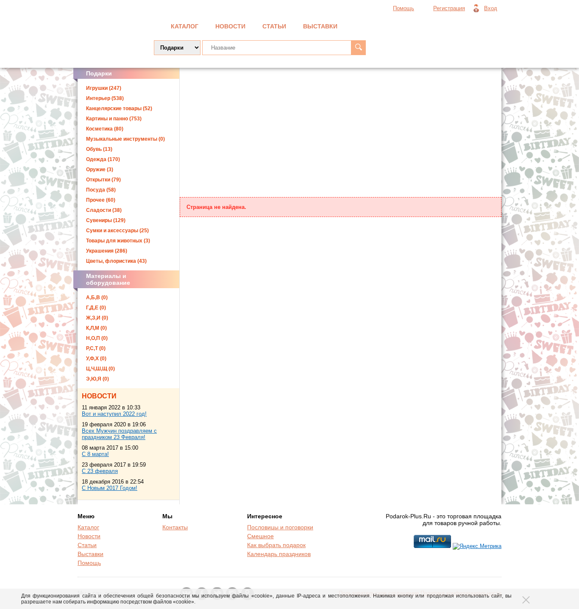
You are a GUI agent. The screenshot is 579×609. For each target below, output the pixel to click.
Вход (490, 8)
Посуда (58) (101, 190)
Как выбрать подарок (276, 545)
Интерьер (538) (105, 98)
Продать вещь (459, 25)
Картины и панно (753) (114, 119)
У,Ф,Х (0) (96, 359)
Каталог (184, 26)
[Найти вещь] (358, 47)
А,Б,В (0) (97, 297)
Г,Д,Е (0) (96, 308)
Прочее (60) (100, 200)
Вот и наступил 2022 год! (114, 414)
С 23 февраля (100, 471)
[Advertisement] (340, 133)
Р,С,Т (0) (96, 348)
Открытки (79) (103, 180)
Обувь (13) (99, 149)
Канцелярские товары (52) (119, 108)
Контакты (175, 527)
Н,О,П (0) (97, 338)
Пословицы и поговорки (280, 527)
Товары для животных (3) (118, 241)
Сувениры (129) (105, 220)
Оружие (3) (99, 169)
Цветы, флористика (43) (116, 261)
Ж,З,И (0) (97, 318)
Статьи (274, 26)
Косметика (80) (104, 129)
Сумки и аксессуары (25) (117, 231)
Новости (230, 26)
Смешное (260, 536)
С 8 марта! (95, 454)
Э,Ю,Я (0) (97, 379)
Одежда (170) (103, 159)
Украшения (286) (106, 251)
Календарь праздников (279, 554)
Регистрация (449, 8)
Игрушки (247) (103, 88)
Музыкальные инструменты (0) (125, 139)
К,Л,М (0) (96, 328)
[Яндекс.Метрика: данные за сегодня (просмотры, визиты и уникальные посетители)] (477, 546)
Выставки (320, 26)
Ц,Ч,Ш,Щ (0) (100, 369)
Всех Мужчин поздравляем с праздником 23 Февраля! (119, 434)
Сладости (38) (104, 210)
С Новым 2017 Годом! (109, 488)
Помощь (403, 8)
